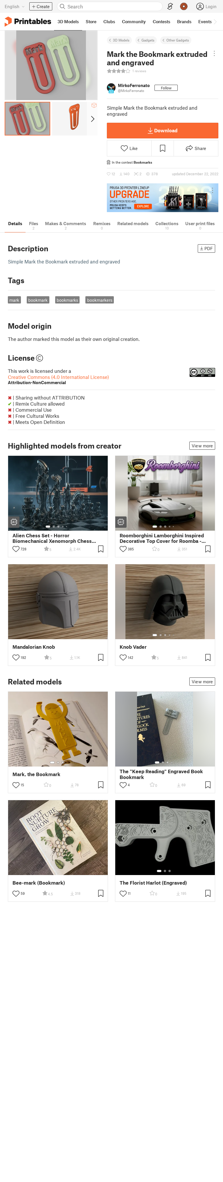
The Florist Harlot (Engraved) (153, 882)
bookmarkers (99, 300)
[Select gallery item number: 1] (48, 526)
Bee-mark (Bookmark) (38, 882)
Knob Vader (133, 647)
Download (165, 130)
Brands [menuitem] (184, 21)
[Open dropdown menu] (214, 53)
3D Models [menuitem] (68, 21)
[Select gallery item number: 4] (63, 526)
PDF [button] (208, 248)
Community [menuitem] (134, 21)
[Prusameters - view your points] (184, 6)
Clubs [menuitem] (109, 21)
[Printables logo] (28, 22)
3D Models (121, 40)
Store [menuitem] (91, 21)
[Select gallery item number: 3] (58, 526)
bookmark (38, 300)
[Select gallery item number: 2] (54, 526)
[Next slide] (92, 118)
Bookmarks (143, 162)
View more (202, 445)
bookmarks (67, 300)
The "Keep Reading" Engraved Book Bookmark (161, 774)
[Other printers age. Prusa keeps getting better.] (162, 197)
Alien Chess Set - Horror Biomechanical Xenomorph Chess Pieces (52, 538)
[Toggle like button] (15, 548)
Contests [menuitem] (161, 21)
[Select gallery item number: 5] (67, 526)
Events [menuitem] (205, 21)
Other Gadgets (177, 40)
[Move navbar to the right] (215, 21)
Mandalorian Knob (33, 647)
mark (14, 300)
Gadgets (147, 40)
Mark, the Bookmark (36, 774)
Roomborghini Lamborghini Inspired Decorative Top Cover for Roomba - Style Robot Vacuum (162, 538)
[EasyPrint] (170, 6)
